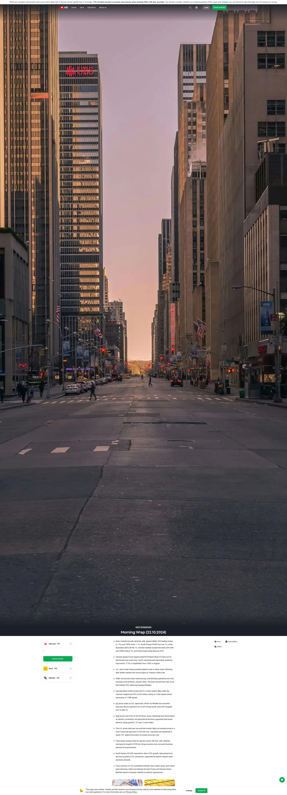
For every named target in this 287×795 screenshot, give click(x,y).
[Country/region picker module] (196, 7)
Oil (117, 703)
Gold (118, 716)
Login (206, 7)
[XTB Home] (64, 7)
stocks (125, 657)
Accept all (201, 790)
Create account (219, 7)
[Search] (190, 7)
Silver (125, 722)
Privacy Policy (131, 792)
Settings (189, 790)
